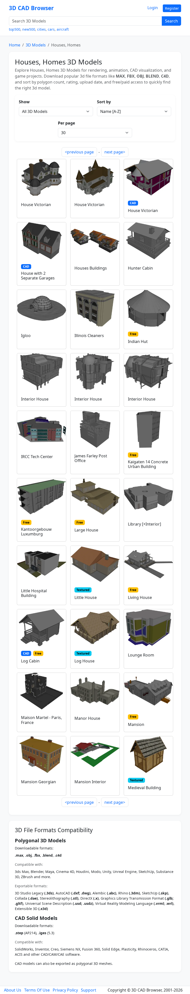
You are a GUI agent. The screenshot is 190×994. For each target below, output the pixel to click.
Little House (85, 597)
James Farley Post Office (90, 458)
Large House (86, 530)
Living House (140, 597)
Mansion (136, 724)
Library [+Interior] (144, 524)
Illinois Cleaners (89, 335)
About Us (12, 990)
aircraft (63, 29)
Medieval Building (144, 787)
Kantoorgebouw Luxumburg (36, 532)
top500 (14, 29)
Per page (66, 123)
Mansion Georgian (38, 781)
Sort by (104, 102)
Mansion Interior (90, 781)
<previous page (79, 152)
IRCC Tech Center (37, 456)
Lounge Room (141, 655)
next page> (114, 152)
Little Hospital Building (34, 593)
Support (88, 990)
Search (171, 21)
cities (41, 29)
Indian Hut (138, 341)
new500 (28, 29)
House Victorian (36, 204)
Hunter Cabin (140, 268)
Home (14, 45)
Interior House (34, 399)
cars (51, 29)
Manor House (87, 718)
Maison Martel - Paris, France (41, 720)
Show (24, 102)
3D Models (36, 45)
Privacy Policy (65, 990)
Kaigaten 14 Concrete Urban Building (148, 464)
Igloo (26, 335)
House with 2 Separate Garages (38, 276)
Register (172, 8)
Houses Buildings (90, 268)
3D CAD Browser (31, 8)
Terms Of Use (37, 990)
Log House (84, 661)
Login (152, 7)
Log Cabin (30, 661)
